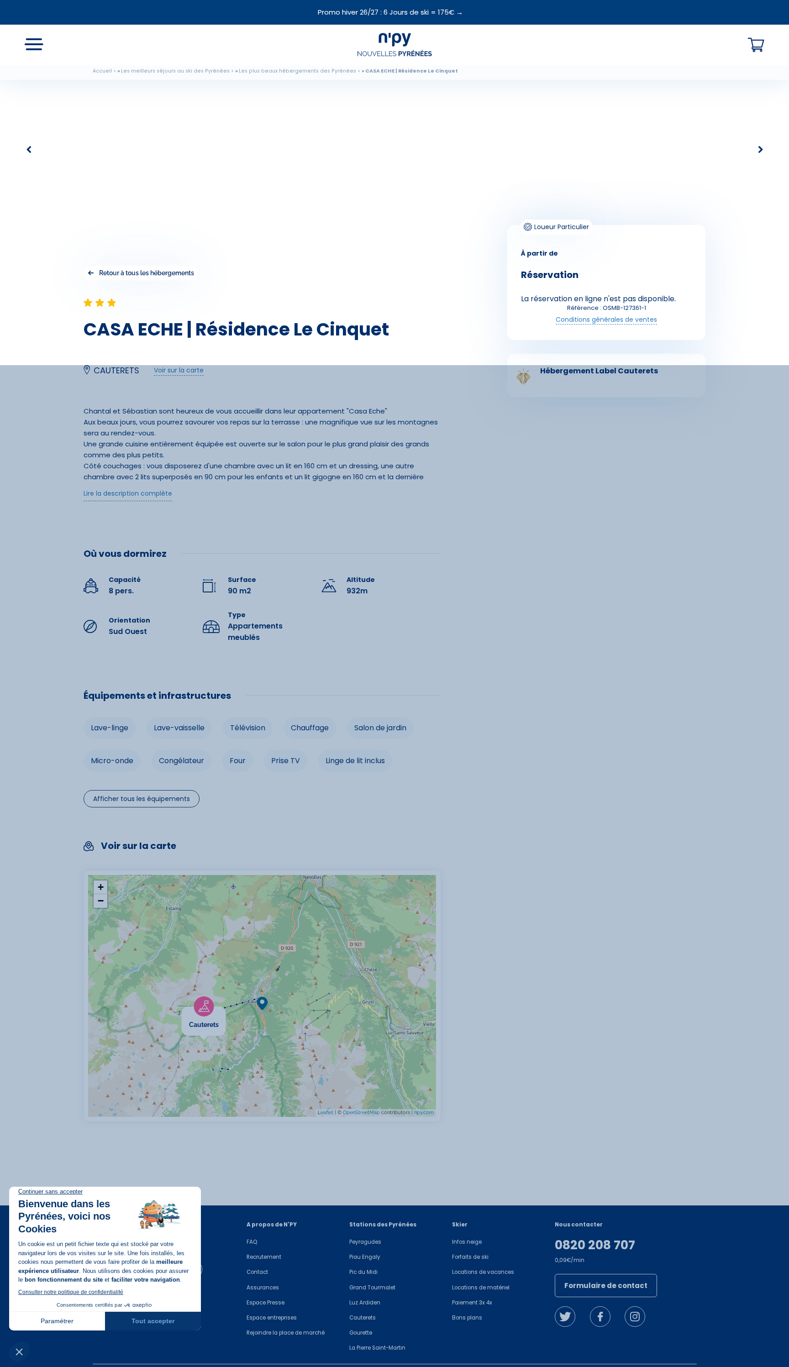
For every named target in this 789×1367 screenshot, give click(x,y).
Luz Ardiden (364, 1302)
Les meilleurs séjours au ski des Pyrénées (175, 71)
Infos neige (467, 1242)
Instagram (635, 1316)
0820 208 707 (595, 1245)
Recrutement (264, 1257)
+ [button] (101, 887)
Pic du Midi (363, 1272)
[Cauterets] (226, 1012)
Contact (257, 1272)
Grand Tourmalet (372, 1287)
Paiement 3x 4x (472, 1302)
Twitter (565, 1316)
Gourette (360, 1332)
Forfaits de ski (470, 1257)
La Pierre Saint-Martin (377, 1347)
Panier (756, 45)
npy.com (424, 1113)
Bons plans (467, 1317)
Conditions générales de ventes (606, 319)
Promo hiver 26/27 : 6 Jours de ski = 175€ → (390, 12)
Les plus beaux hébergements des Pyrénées (297, 71)
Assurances (263, 1287)
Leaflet (325, 1113)
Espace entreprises (272, 1317)
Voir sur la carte (179, 370)
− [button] (101, 900)
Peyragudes (365, 1242)
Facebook (600, 1316)
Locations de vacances (483, 1272)
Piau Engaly (364, 1257)
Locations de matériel (481, 1287)
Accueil (102, 71)
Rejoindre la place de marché (286, 1332)
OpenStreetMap (361, 1113)
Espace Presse (265, 1302)
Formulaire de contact (605, 1285)
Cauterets (362, 1317)
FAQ (252, 1242)
